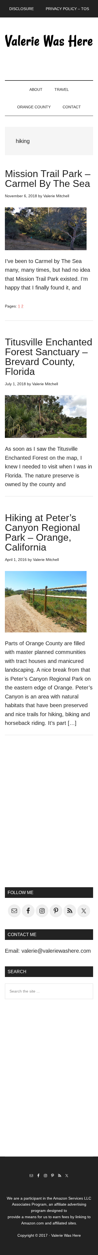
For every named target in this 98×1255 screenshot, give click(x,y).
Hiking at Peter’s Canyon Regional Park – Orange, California (42, 532)
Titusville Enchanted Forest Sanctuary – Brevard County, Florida (48, 356)
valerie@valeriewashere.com (56, 951)
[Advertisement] (49, 818)
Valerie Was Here (49, 40)
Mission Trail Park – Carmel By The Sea (47, 178)
